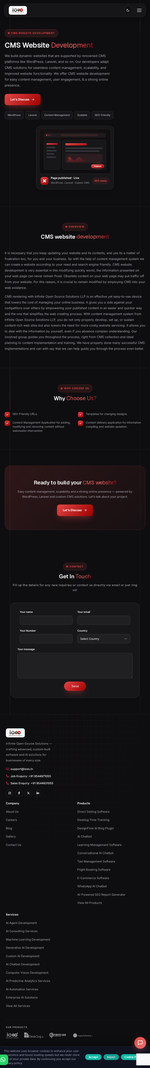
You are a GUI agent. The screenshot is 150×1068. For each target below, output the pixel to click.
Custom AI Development (22, 956)
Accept (93, 1057)
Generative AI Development (25, 948)
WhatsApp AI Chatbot (92, 886)
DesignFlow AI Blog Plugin (95, 828)
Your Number (28, 630)
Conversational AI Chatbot (95, 853)
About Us (12, 811)
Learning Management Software (99, 845)
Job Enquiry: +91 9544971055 (31, 776)
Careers (11, 820)
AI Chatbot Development (23, 964)
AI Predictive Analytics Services (28, 981)
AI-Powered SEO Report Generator (101, 894)
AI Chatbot (84, 836)
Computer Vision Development (27, 973)
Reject (111, 1057)
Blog (9, 828)
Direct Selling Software (93, 811)
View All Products (89, 903)
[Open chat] (140, 1043)
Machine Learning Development (28, 939)
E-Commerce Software (93, 878)
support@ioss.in (22, 769)
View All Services (18, 1006)
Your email (83, 611)
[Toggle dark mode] (128, 10)
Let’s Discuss (20, 99)
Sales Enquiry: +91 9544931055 (32, 783)
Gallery (11, 836)
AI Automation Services (22, 989)
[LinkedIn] (37, 793)
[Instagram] (9, 793)
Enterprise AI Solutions (22, 997)
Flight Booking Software (94, 869)
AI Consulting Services (22, 931)
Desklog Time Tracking (93, 820)
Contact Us (13, 845)
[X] (28, 793)
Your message (26, 649)
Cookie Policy (133, 1057)
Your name (26, 611)
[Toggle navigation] (139, 10)
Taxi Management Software (96, 861)
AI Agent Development (21, 923)
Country (82, 630)
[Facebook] (19, 793)
